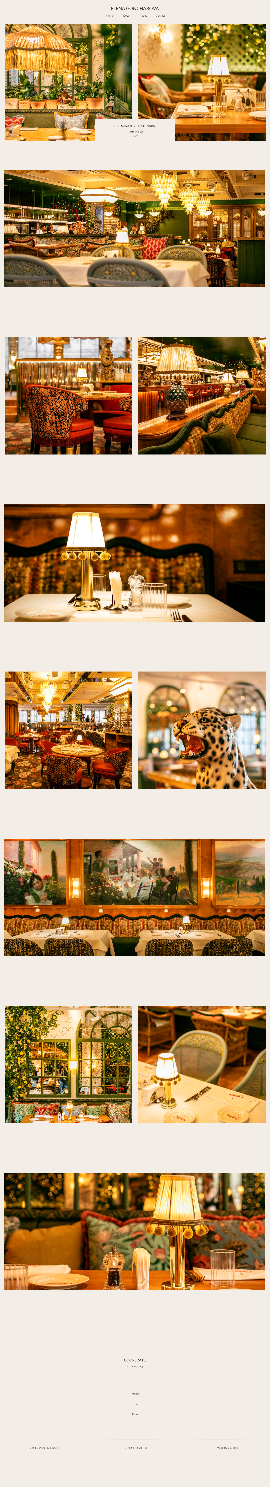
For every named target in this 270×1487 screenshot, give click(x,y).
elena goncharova (135, 8)
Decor (126, 15)
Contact (160, 15)
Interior (110, 15)
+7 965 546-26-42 (135, 1447)
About (143, 15)
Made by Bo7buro (227, 1447)
